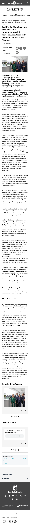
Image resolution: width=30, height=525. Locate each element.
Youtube (13, 496)
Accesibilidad (13, 517)
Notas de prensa (7, 47)
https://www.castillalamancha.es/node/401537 (14, 459)
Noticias (4, 15)
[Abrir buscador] (27, 2)
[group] (15, 434)
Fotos (4, 50)
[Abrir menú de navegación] (3, 3)
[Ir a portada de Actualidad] (15, 9)
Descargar (14, 416)
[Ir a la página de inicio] (15, 3)
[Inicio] (15, 488)
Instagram (5, 496)
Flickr (25, 496)
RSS (17, 499)
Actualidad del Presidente (17, 15)
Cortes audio (6, 53)
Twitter (21, 496)
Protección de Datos (7, 513)
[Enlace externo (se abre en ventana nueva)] (12, 521)
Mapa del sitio (5, 517)
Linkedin (13, 499)
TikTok (9, 496)
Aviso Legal (16, 513)
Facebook (17, 496)
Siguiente (25, 410)
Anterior (22, 410)
